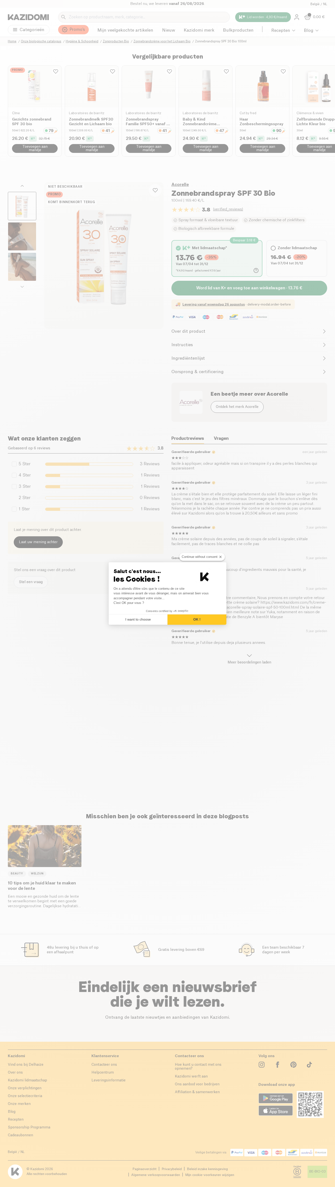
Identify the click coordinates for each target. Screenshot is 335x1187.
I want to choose (138, 619)
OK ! (197, 619)
